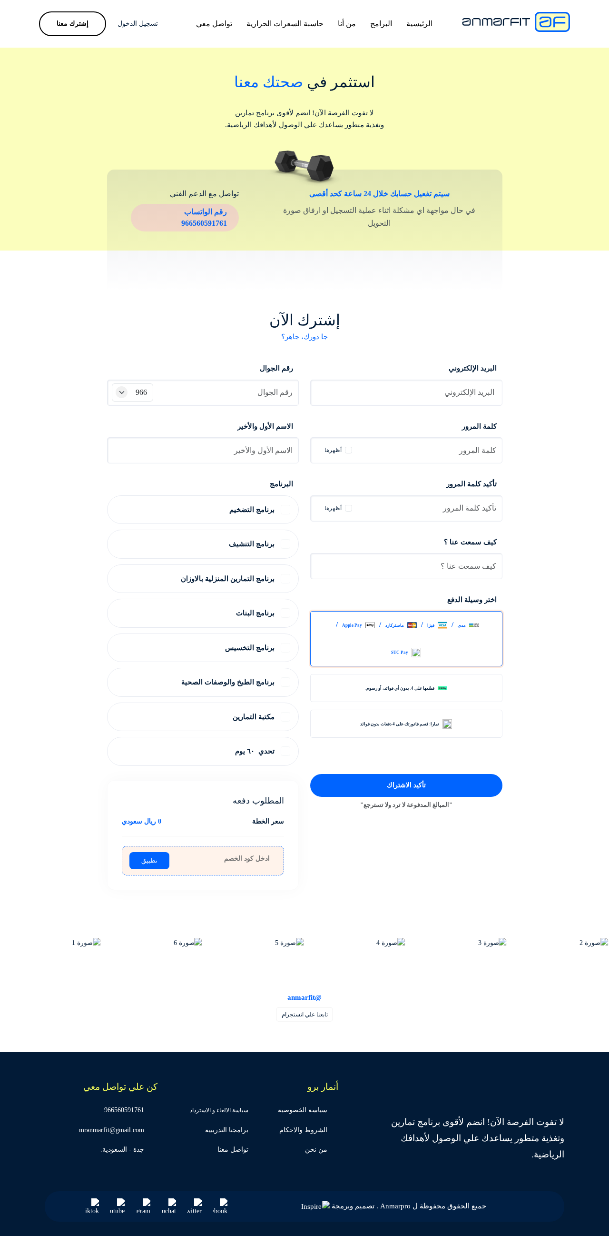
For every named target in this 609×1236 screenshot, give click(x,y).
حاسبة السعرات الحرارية (285, 24)
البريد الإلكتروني (473, 368)
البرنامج (281, 484)
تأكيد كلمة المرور (471, 484)
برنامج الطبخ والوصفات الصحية (228, 682)
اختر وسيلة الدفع (472, 599)
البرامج (381, 24)
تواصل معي (214, 24)
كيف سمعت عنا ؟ (470, 542)
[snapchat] (169, 1205)
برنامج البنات (255, 613)
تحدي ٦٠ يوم (255, 751)
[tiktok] (92, 1205)
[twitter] (194, 1205)
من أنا (347, 24)
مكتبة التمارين (254, 717)
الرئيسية (419, 24)
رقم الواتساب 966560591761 (204, 217)
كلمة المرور (479, 426)
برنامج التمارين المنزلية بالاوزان (228, 579)
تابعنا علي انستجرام (305, 1014)
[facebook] (220, 1205)
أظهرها (333, 450)
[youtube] (117, 1205)
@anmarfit (304, 997)
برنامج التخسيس (250, 648)
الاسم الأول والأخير (265, 426)
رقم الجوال (276, 368)
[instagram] (143, 1205)
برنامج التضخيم (252, 509)
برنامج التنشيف (252, 544)
